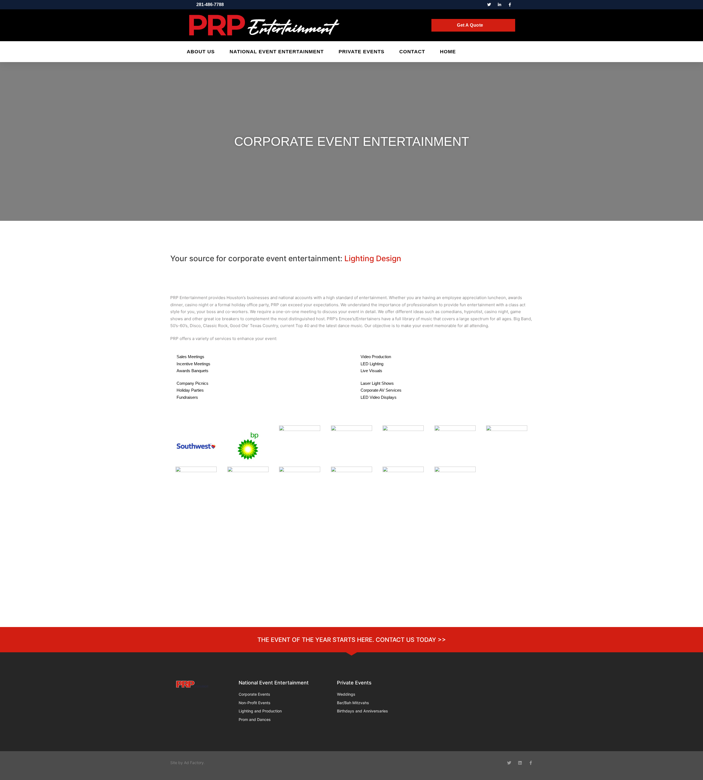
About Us (201, 51)
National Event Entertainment (277, 51)
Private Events (361, 51)
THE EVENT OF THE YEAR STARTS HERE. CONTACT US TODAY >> (351, 639)
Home (448, 51)
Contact (412, 51)
